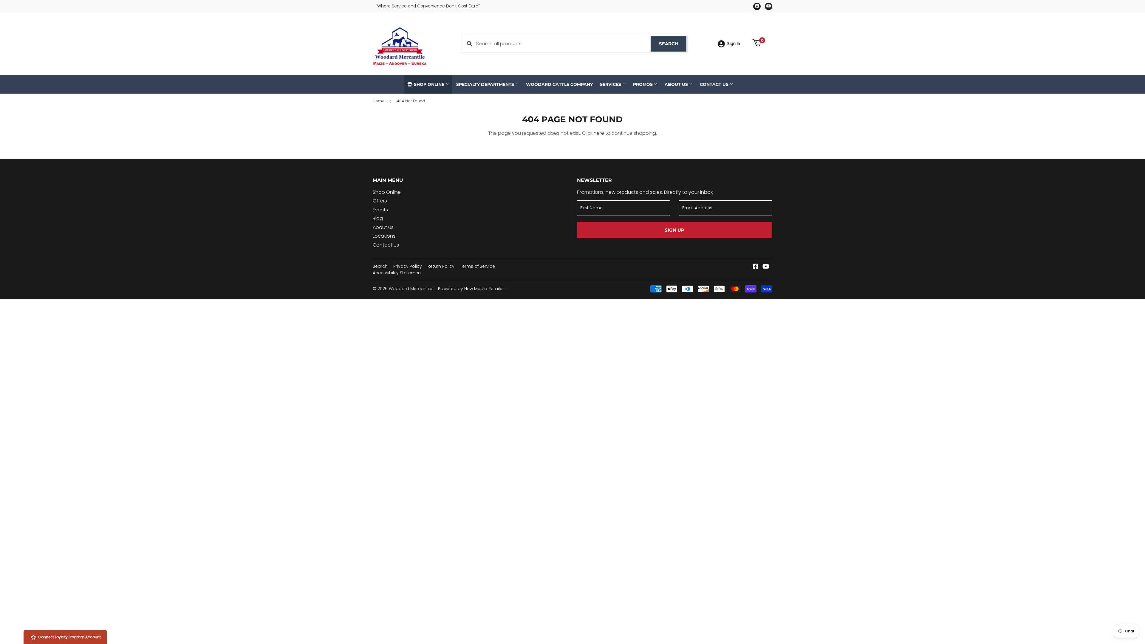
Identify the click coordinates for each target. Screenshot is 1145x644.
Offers (380, 200)
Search (672, 44)
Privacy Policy (407, 266)
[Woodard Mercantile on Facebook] (755, 267)
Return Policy (441, 266)
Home (379, 101)
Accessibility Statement (397, 273)
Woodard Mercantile (410, 289)
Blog (378, 218)
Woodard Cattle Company (559, 84)
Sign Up (674, 230)
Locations (384, 236)
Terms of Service (477, 266)
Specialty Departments (485, 84)
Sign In (733, 44)
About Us (677, 84)
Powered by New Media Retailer (471, 289)
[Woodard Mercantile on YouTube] (765, 267)
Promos (643, 84)
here (599, 133)
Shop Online (429, 84)
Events (380, 209)
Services (611, 84)
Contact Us (715, 84)
